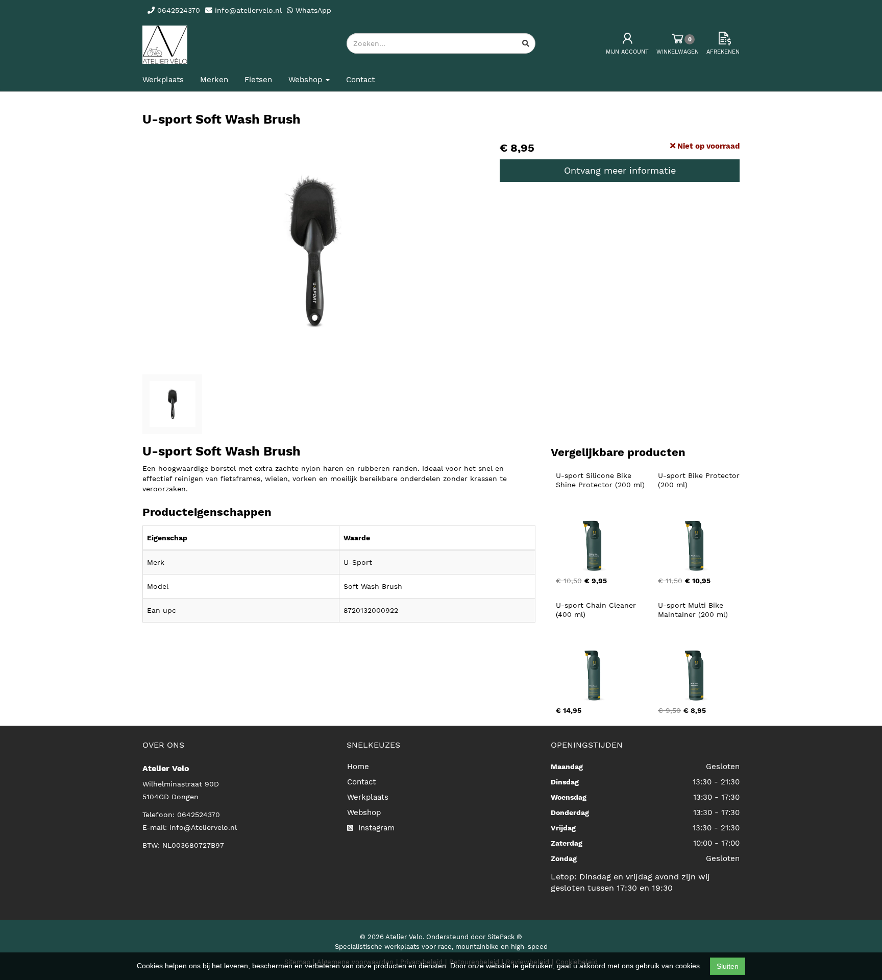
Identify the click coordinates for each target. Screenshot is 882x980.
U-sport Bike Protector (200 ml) (700, 480)
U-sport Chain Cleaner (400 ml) (597, 609)
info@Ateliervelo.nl (203, 827)
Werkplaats (163, 79)
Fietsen (258, 79)
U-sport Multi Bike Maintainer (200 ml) (693, 609)
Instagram (375, 827)
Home (358, 766)
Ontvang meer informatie (620, 170)
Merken (214, 79)
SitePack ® (504, 937)
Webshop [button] (306, 79)
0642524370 (198, 814)
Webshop (364, 812)
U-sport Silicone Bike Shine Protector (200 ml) (600, 480)
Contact (360, 79)
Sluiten (728, 966)
